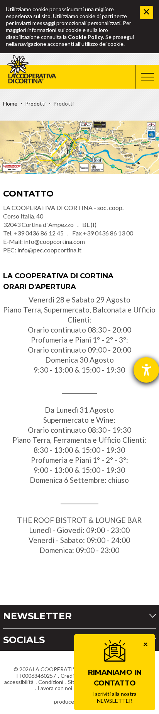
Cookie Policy (85, 37)
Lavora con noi (55, 688)
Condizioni (50, 682)
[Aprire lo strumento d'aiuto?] (146, 370)
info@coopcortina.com (54, 241)
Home (10, 103)
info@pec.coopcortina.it (49, 250)
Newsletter (37, 616)
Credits (70, 675)
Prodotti (35, 103)
